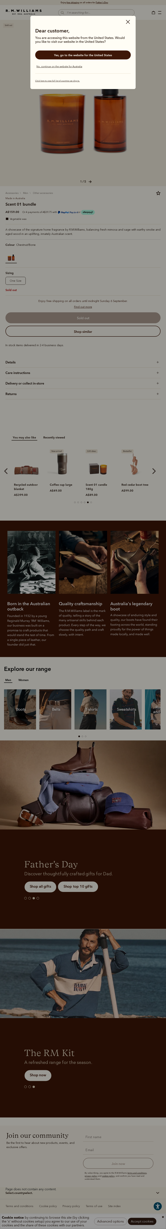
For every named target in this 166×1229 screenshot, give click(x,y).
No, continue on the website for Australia (59, 66)
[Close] (128, 22)
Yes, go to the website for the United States (83, 55)
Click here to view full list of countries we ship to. (57, 81)
